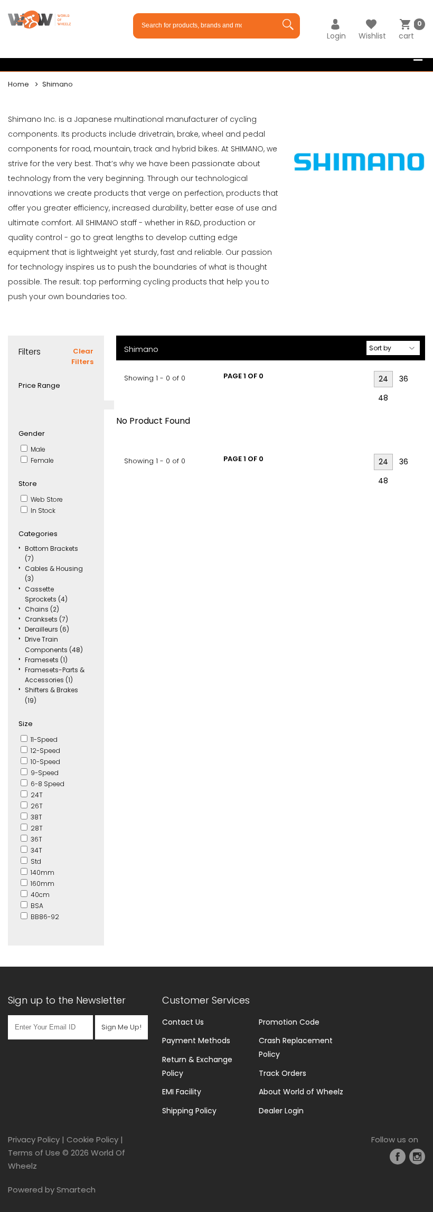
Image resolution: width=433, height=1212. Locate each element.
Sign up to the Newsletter (67, 1000)
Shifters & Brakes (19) (51, 694)
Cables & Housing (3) (54, 573)
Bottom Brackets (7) (51, 553)
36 (403, 379)
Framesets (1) (46, 659)
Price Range (39, 385)
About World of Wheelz (301, 1091)
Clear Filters (82, 356)
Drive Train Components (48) (54, 644)
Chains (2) (42, 609)
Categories (38, 534)
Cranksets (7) (46, 619)
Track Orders (282, 1073)
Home (18, 84)
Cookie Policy (92, 1139)
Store (27, 484)
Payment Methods (196, 1040)
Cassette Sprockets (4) (46, 594)
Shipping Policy (189, 1110)
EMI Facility (181, 1091)
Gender (31, 433)
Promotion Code (289, 1022)
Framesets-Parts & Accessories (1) (54, 674)
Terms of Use (34, 1152)
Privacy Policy (34, 1139)
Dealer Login (281, 1110)
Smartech (76, 1189)
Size (25, 724)
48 (383, 398)
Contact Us (183, 1022)
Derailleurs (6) (47, 629)
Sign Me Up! (121, 1027)
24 (383, 379)
